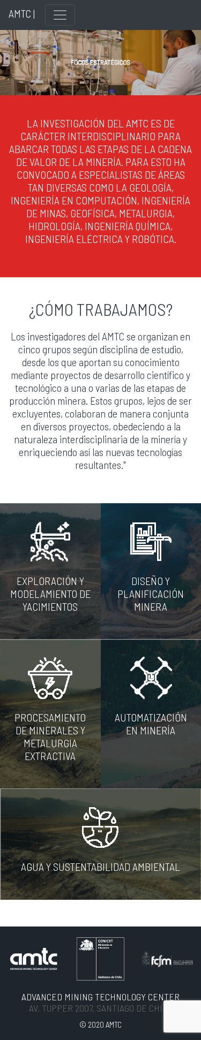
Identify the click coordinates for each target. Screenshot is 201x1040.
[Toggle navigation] (60, 15)
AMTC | (22, 13)
